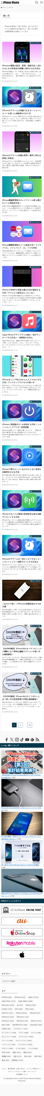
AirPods (7, 997)
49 (30, 725)
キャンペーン (9, 1037)
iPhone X (36, 1021)
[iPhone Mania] (10, 2)
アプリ (24, 1033)
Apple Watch (25, 1001)
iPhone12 (8, 1017)
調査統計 (17, 1060)
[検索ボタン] (36, 2)
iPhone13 (23, 1017)
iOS (19, 1009)
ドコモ (20, 1048)
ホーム (4, 1068)
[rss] (37, 739)
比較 (17, 1056)
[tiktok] (22, 739)
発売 (38, 1056)
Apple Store (9, 1001)
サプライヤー (26, 1037)
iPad (29, 1009)
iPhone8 (35, 1013)
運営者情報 (11, 1068)
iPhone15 (22, 1021)
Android (20, 997)
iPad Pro (7, 1013)
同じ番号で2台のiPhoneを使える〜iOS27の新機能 (20, 865)
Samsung (36, 1025)
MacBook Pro (20, 1025)
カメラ (36, 1033)
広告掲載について (22, 1074)
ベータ (33, 1048)
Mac (6, 1025)
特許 (28, 1056)
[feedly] (32, 739)
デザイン (7, 1048)
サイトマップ (32, 1071)
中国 (6, 1052)
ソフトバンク (8, 1044)
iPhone (21, 1013)
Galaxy (31, 1005)
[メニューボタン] (41, 2)
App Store (8, 1005)
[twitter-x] (12, 739)
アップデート (9, 1033)
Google (7, 1009)
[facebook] (6, 739)
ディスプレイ (25, 1044)
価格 (17, 1052)
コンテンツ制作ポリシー (34, 1068)
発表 (5, 1060)
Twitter (6, 1029)
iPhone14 (8, 1021)
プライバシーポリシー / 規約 (17, 1071)
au (20, 1005)
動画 (28, 1052)
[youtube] (27, 739)
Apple (33, 997)
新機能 (6, 1056)
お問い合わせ (20, 1068)
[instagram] (17, 739)
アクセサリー (21, 1029)
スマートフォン (24, 1040)
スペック (7, 1040)
